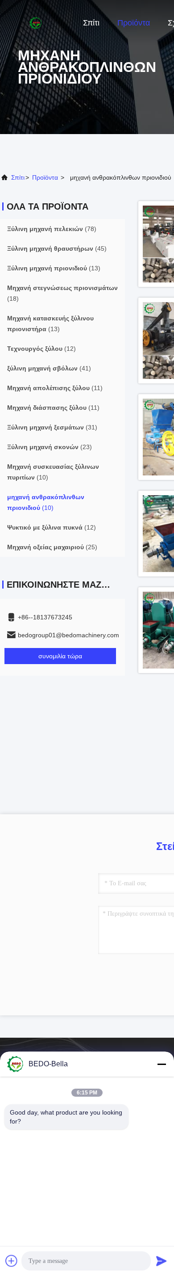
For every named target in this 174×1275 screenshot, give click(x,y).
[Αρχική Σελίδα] (35, 22)
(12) (41, 348)
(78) (51, 228)
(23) (49, 446)
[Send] (161, 1261)
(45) (57, 248)
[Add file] (11, 1261)
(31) (52, 427)
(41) (49, 368)
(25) (52, 547)
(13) (53, 268)
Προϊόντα (133, 22)
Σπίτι (91, 22)
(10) (53, 472)
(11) (55, 387)
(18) (62, 293)
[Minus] (161, 1064)
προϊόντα (45, 177)
